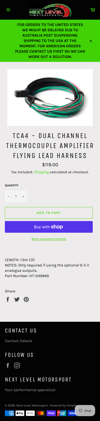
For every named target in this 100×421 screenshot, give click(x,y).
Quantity (11, 185)
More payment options (49, 239)
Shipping (41, 172)
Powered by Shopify (63, 405)
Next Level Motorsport (32, 405)
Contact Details (18, 340)
